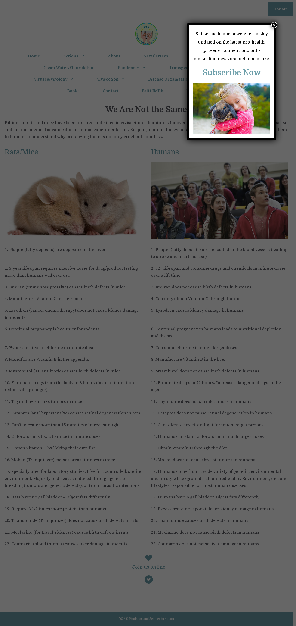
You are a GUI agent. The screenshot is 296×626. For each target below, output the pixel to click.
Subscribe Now (232, 72)
